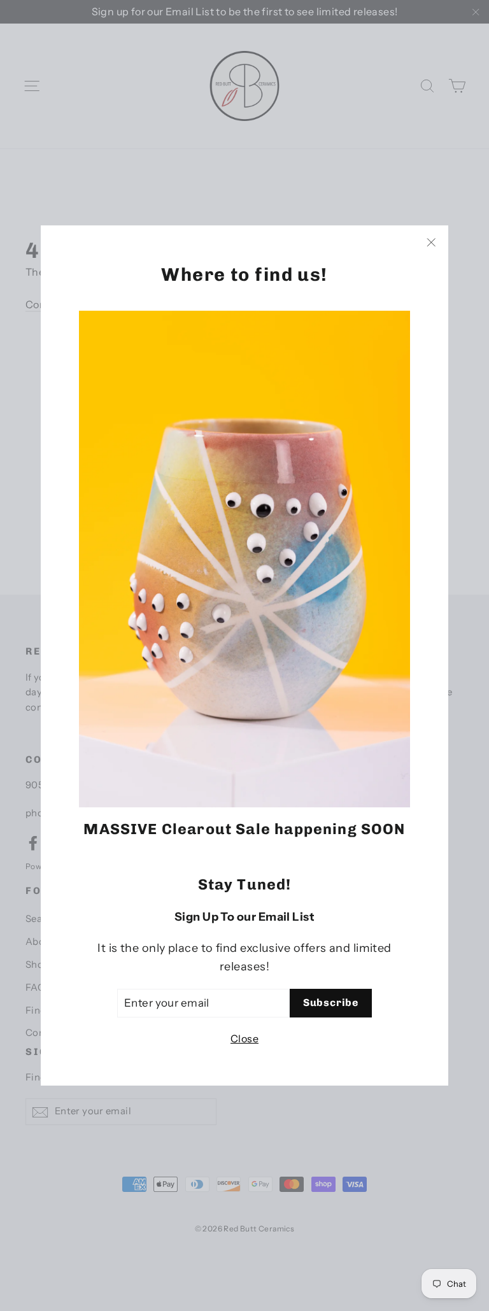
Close (244, 1038)
